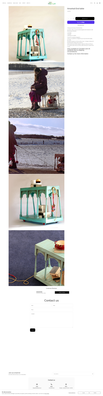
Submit (32, 330)
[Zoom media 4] (36, 202)
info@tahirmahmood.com (37, 387)
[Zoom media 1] (36, 34)
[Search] (94, 3)
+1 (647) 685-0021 (51, 387)
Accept (83, 392)
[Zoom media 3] (36, 146)
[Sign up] (92, 374)
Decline (95, 392)
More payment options (81, 25)
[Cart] (99, 3)
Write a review (62, 292)
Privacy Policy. (47, 393)
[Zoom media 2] (36, 90)
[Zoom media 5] (36, 258)
